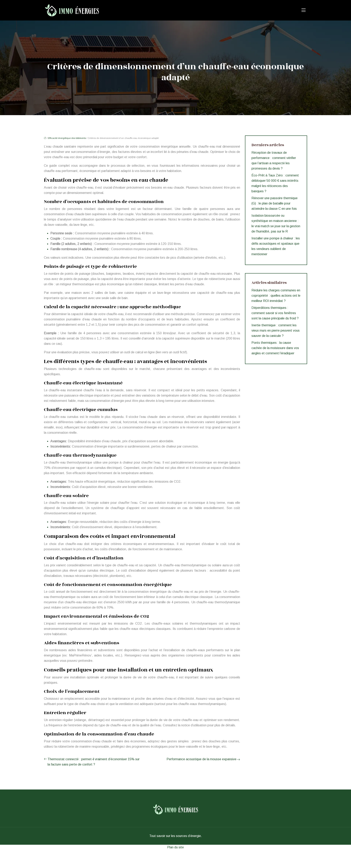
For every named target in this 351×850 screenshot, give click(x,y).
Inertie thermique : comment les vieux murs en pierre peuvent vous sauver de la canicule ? (275, 330)
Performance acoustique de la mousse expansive (201, 759)
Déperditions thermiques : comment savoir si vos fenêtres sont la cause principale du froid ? (275, 313)
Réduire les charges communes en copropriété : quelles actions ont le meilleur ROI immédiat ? (275, 296)
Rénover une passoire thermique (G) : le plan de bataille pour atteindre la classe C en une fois (274, 203)
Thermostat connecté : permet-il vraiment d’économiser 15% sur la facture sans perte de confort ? (94, 761)
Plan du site (175, 847)
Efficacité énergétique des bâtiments (67, 138)
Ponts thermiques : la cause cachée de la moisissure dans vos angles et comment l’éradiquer (275, 348)
